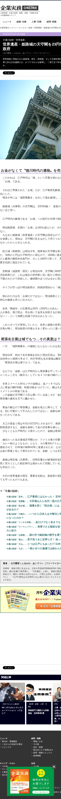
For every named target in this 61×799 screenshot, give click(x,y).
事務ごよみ (38, 741)
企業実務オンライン (8, 28)
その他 (36, 744)
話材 (30, 28)
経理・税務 (36, 738)
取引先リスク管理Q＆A (43, 750)
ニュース (7, 21)
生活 (33, 763)
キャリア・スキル (7, 763)
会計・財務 (38, 747)
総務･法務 (21, 21)
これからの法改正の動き (12, 744)
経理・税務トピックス (42, 753)
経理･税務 (51, 21)
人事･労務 (36, 21)
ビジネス (22, 28)
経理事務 (37, 756)
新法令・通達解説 (9, 741)
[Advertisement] (26, 638)
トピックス (6, 747)
